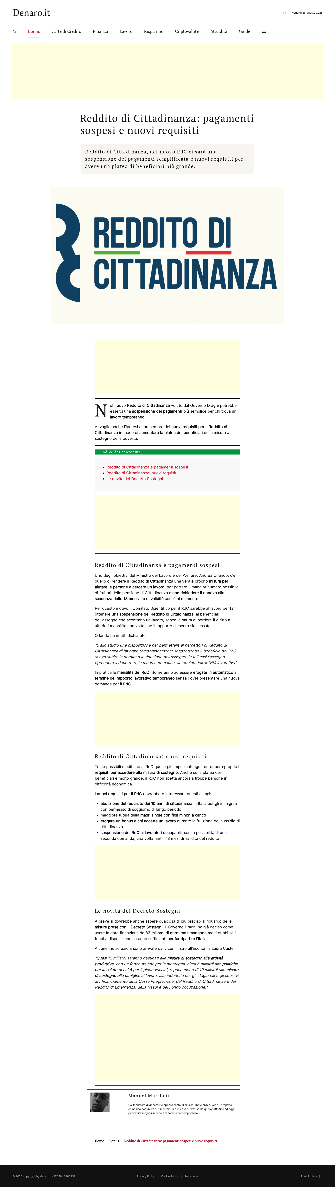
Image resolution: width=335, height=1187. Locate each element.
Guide (244, 31)
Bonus (34, 31)
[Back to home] (31, 12)
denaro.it (45, 1176)
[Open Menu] (264, 31)
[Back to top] (320, 1176)
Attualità (218, 31)
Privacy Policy (146, 1176)
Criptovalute (187, 31)
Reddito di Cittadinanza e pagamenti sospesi (147, 467)
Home (99, 1141)
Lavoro (126, 31)
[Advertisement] (128, 71)
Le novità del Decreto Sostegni (134, 478)
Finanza (100, 31)
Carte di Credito (66, 31)
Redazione (191, 1176)
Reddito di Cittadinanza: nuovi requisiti (141, 473)
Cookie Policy (169, 1176)
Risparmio (153, 31)
